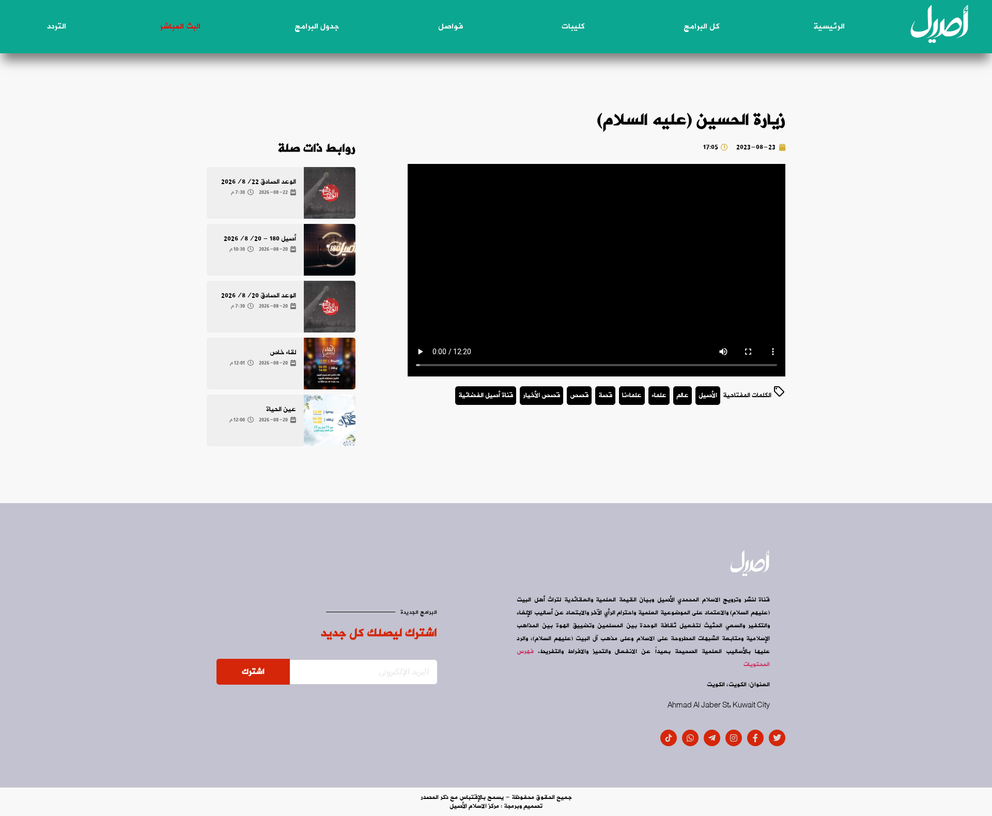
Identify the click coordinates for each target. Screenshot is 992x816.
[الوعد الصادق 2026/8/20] (329, 307)
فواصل (450, 26)
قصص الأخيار (541, 395)
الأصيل (708, 395)
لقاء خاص (283, 352)
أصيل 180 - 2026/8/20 (260, 238)
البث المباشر (180, 26)
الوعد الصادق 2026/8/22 (258, 181)
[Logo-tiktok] (668, 738)
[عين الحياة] (329, 420)
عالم (682, 395)
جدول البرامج (317, 26)
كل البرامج (701, 26)
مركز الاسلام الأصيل (474, 806)
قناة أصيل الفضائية (485, 395)
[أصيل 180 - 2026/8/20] (329, 250)
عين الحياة (281, 409)
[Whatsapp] (690, 738)
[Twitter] (777, 738)
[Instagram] (733, 738)
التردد (56, 26)
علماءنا (632, 395)
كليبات (573, 26)
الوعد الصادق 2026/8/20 (258, 295)
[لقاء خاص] (329, 363)
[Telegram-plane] (712, 738)
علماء (659, 395)
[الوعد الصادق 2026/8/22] (329, 193)
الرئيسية (829, 26)
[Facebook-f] (755, 738)
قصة (605, 395)
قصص (579, 395)
